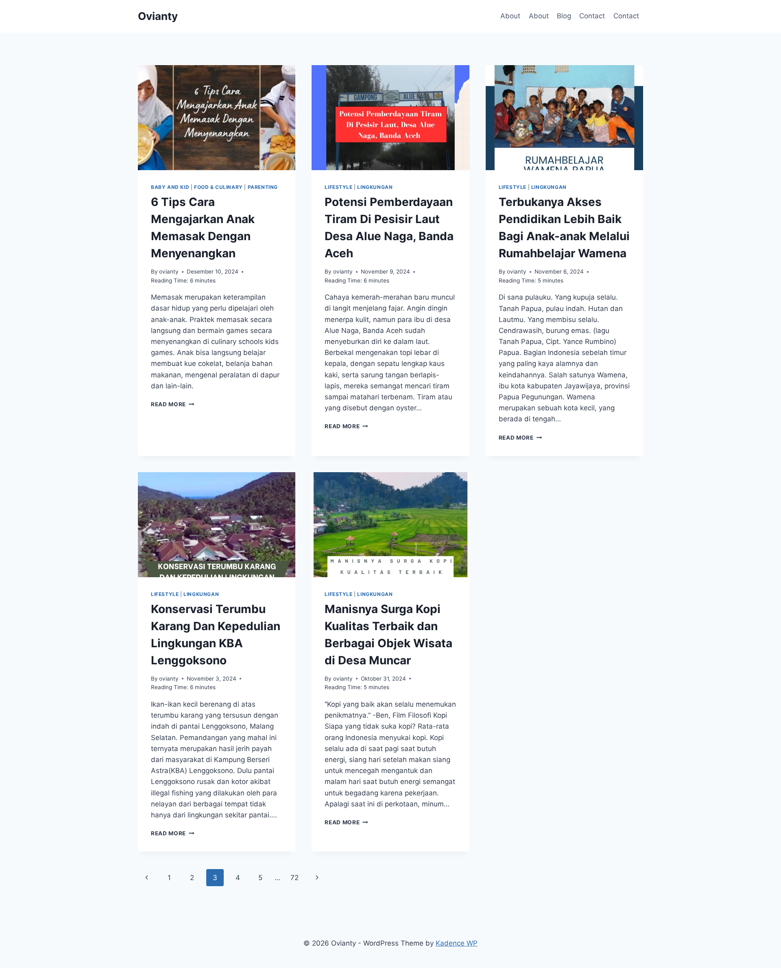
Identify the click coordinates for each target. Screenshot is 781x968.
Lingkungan (375, 187)
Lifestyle (338, 187)
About (510, 16)
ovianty (169, 271)
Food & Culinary (218, 187)
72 (294, 878)
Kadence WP (457, 943)
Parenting (263, 187)
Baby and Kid (170, 187)
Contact (592, 16)
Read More (172, 404)
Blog (564, 16)
